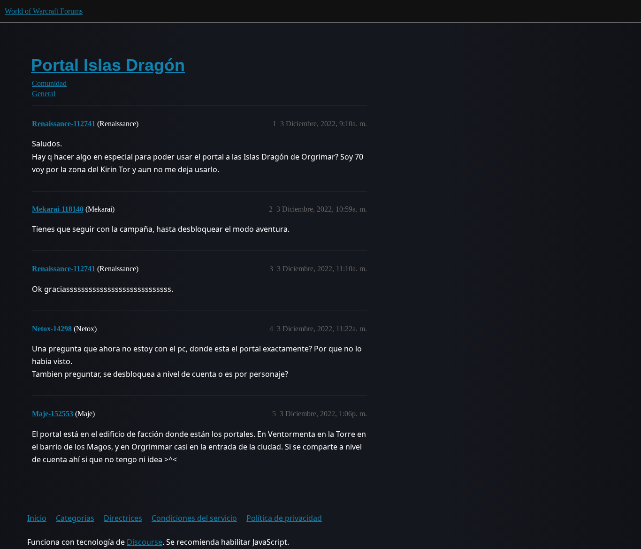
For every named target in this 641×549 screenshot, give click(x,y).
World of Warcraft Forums (44, 11)
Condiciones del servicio (194, 518)
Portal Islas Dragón (108, 65)
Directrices (123, 518)
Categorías (75, 518)
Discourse (144, 542)
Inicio (36, 518)
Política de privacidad (284, 518)
